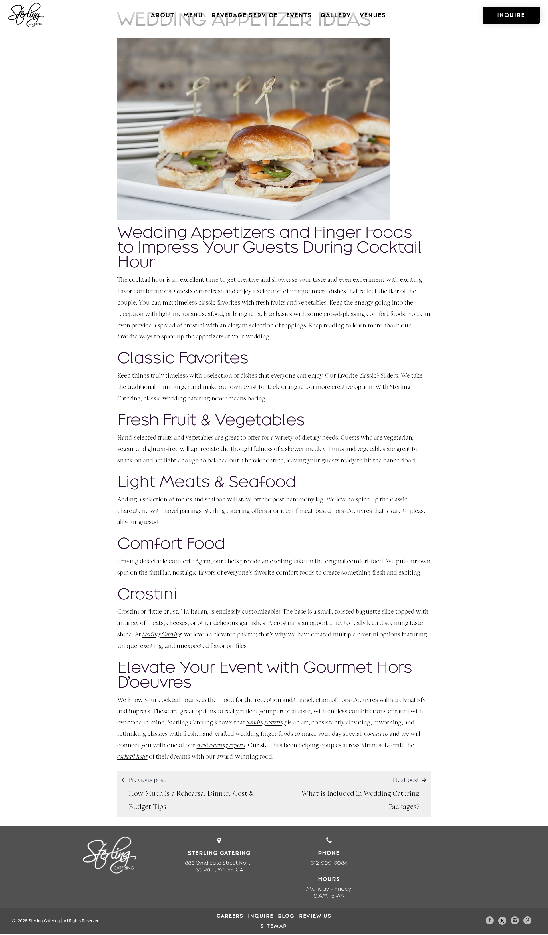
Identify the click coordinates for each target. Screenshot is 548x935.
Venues (373, 15)
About (163, 15)
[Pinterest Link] (527, 920)
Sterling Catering (161, 635)
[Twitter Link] (502, 921)
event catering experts (221, 746)
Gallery (336, 15)
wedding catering (266, 723)
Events (299, 15)
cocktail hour (132, 757)
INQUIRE (511, 14)
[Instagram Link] (515, 920)
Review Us (315, 916)
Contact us (376, 734)
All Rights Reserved (82, 920)
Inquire (260, 916)
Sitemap (274, 926)
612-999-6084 (329, 863)
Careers (230, 916)
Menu (193, 15)
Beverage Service (244, 15)
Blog (286, 916)
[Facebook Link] (490, 920)
